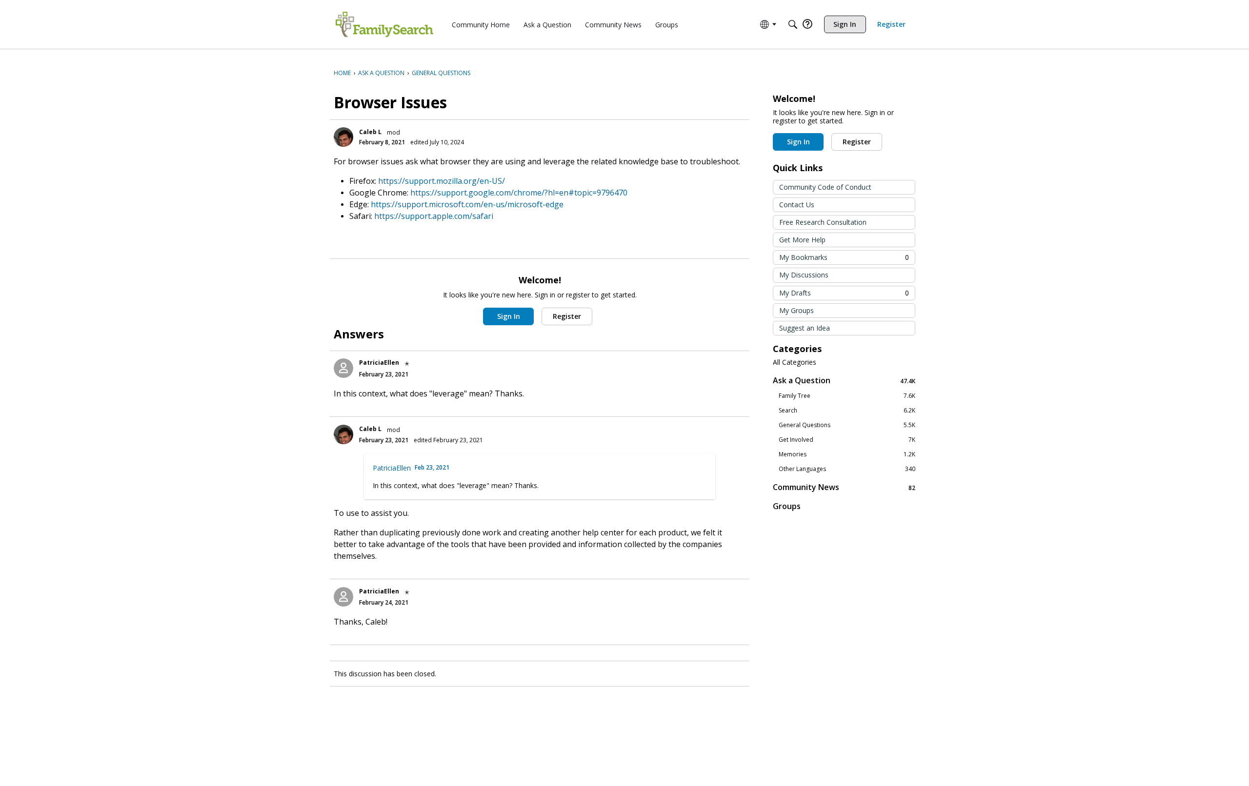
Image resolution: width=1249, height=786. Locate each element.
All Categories (794, 362)
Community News (844, 487)
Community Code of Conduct (825, 187)
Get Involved (847, 439)
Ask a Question (844, 380)
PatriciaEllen (379, 362)
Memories (847, 454)
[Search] (793, 24)
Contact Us (796, 204)
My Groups (796, 310)
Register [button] (567, 316)
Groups (787, 506)
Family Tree (847, 396)
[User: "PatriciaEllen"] (343, 368)
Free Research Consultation (822, 222)
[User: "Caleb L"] (343, 137)
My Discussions (803, 274)
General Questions (847, 425)
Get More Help (802, 239)
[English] (384, 24)
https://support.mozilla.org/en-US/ (441, 181)
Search (847, 410)
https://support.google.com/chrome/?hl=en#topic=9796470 (518, 192)
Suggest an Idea (804, 328)
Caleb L (370, 132)
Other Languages (847, 469)
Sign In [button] (508, 316)
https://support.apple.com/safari (433, 216)
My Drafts (844, 292)
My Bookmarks (844, 257)
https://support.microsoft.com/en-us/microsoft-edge (467, 204)
